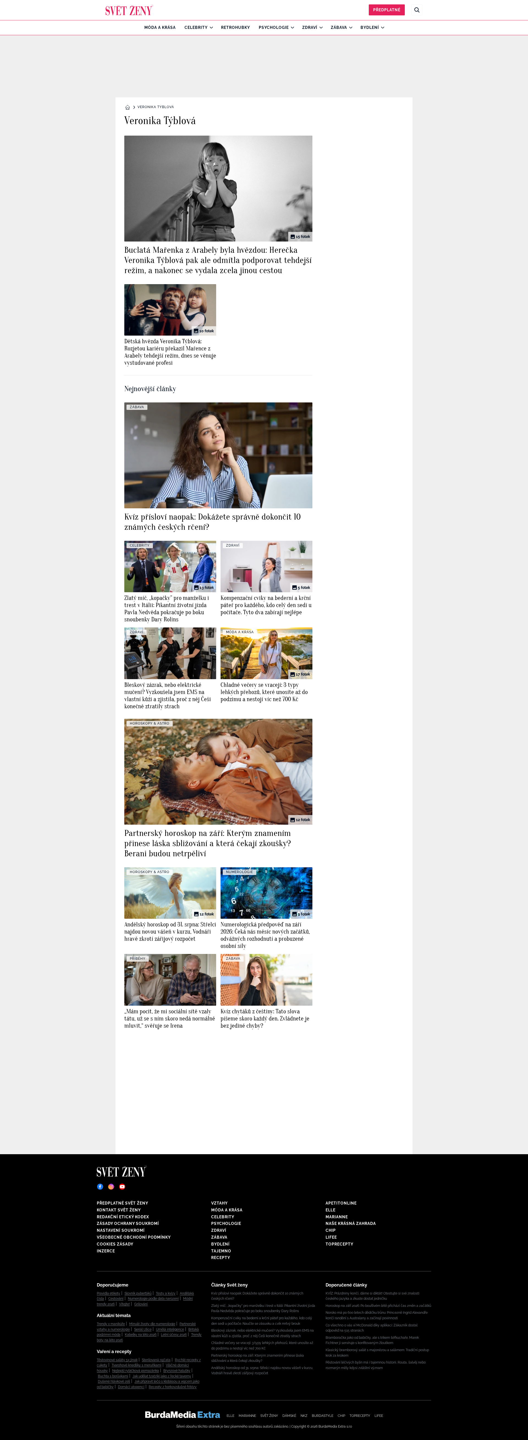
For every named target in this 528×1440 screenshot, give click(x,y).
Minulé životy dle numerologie (152, 1324)
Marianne (337, 1217)
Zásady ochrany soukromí (128, 1223)
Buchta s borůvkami (113, 1376)
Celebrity (196, 27)
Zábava (339, 27)
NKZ (304, 1416)
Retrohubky (235, 27)
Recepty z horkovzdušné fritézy (173, 1387)
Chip (331, 1230)
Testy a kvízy (165, 1293)
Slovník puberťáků (138, 1293)
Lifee (331, 1237)
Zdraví (309, 27)
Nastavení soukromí (121, 1230)
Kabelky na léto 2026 (140, 1335)
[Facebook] (100, 1186)
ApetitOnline (341, 1203)
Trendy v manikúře (111, 1324)
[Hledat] (416, 9)
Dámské (289, 1416)
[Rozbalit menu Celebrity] (210, 27)
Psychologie (274, 27)
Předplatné (386, 10)
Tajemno (221, 1251)
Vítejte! (124, 1304)
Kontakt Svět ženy (119, 1210)
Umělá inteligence (170, 1329)
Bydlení (370, 27)
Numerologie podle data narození (153, 1299)
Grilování (141, 1304)
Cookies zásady (115, 1244)
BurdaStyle (322, 1416)
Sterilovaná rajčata (156, 1360)
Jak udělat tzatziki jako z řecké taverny (162, 1376)
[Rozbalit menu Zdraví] (319, 27)
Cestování (115, 1299)
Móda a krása (160, 27)
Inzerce (106, 1251)
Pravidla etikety (108, 1293)
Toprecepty (339, 1244)
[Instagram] (111, 1186)
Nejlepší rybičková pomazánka (135, 1371)
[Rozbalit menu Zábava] (349, 27)
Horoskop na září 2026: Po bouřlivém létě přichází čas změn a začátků (378, 1306)
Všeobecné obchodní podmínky (134, 1237)
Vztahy (219, 1203)
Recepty (220, 1257)
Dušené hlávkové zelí (114, 1381)
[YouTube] (122, 1186)
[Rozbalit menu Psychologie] (291, 27)
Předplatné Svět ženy (122, 1203)
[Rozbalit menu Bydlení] (381, 27)
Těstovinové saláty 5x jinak (117, 1360)
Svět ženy (269, 1416)
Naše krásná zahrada (351, 1223)
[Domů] (129, 9)
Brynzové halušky (176, 1371)
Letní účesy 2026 (174, 1335)
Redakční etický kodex (123, 1217)
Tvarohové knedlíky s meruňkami (136, 1365)
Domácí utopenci (131, 1387)
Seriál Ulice (143, 1329)
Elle (331, 1210)
